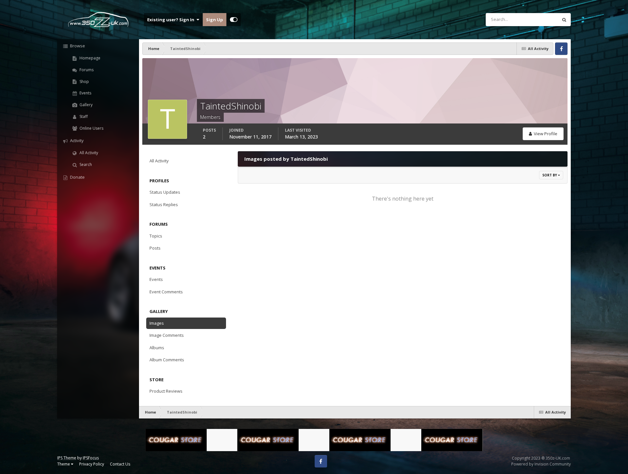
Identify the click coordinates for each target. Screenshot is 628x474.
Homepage (89, 58)
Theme (64, 464)
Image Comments (166, 335)
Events (84, 93)
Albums (156, 348)
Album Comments (166, 360)
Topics (155, 236)
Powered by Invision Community (541, 464)
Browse (77, 46)
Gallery (85, 104)
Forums (86, 70)
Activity (76, 140)
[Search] (564, 19)
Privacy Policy (91, 464)
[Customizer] (234, 19)
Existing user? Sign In (171, 20)
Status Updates (535, 19)
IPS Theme (66, 458)
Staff (83, 116)
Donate (77, 177)
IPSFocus (91, 458)
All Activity (88, 152)
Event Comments (166, 292)
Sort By (550, 175)
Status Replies (163, 204)
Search (85, 164)
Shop (83, 81)
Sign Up (214, 20)
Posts (155, 248)
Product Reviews (166, 391)
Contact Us (120, 464)
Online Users (90, 128)
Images (156, 323)
